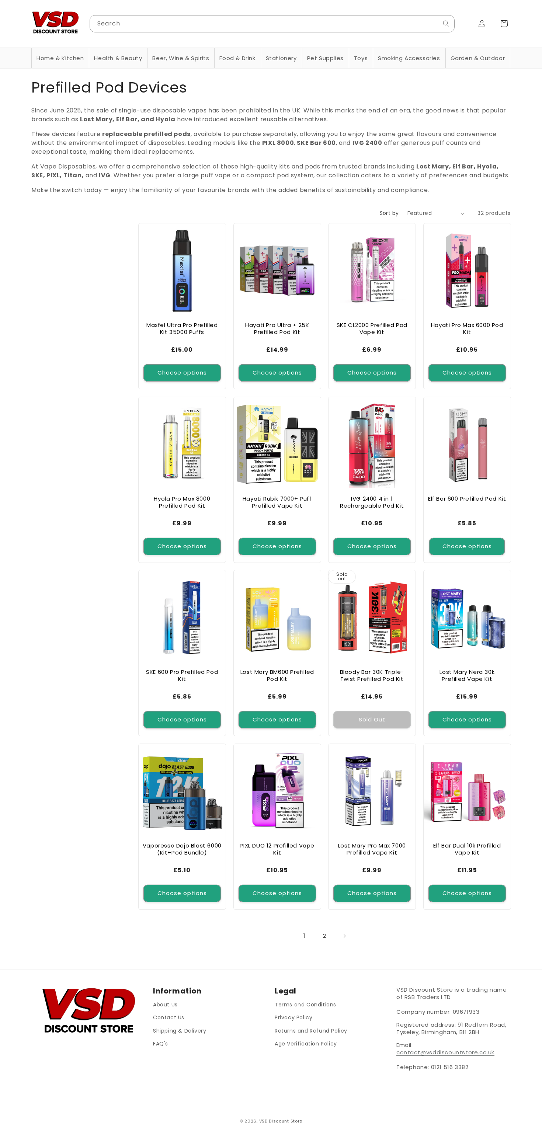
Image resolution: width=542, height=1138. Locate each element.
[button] (60, 58)
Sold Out (372, 719)
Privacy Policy (293, 1017)
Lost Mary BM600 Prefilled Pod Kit (277, 675)
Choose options (182, 372)
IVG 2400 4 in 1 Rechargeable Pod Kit (372, 502)
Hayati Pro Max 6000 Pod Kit (467, 328)
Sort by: (390, 213)
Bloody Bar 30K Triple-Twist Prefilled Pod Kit (372, 675)
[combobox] (272, 23)
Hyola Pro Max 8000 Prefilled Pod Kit (182, 502)
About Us (165, 1004)
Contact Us (168, 1017)
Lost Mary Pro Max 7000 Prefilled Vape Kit (372, 849)
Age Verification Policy (306, 1043)
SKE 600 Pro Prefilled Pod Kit (182, 675)
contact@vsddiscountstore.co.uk (445, 1052)
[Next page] (344, 936)
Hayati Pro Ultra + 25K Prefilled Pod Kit (277, 328)
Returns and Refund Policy (311, 1030)
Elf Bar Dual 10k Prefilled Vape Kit (467, 849)
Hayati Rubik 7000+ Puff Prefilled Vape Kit (277, 502)
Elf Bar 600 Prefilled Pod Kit (467, 498)
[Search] (446, 23)
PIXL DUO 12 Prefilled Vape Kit (277, 849)
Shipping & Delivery (179, 1030)
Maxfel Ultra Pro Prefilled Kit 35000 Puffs (182, 328)
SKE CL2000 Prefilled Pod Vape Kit (372, 328)
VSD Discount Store (281, 1121)
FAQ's (160, 1043)
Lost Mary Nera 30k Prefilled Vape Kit (466, 675)
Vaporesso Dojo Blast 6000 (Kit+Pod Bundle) (182, 849)
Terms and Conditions (305, 1004)
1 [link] (304, 936)
